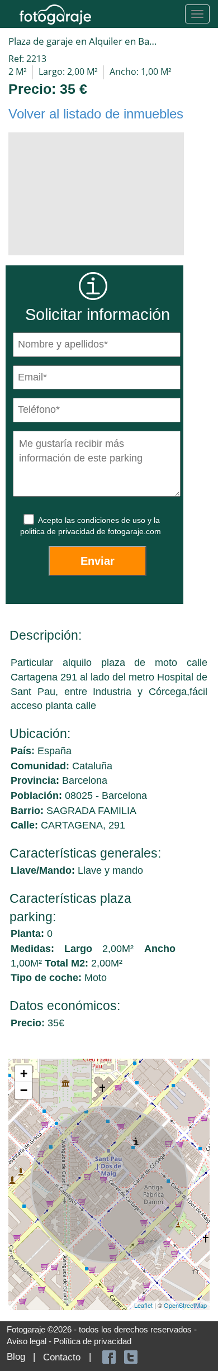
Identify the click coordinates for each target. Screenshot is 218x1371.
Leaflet (143, 1305)
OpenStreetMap (185, 1305)
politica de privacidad (58, 531)
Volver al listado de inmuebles (95, 113)
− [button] (23, 1090)
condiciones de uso (112, 520)
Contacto (61, 1357)
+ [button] (23, 1073)
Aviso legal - (30, 1341)
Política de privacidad (92, 1341)
